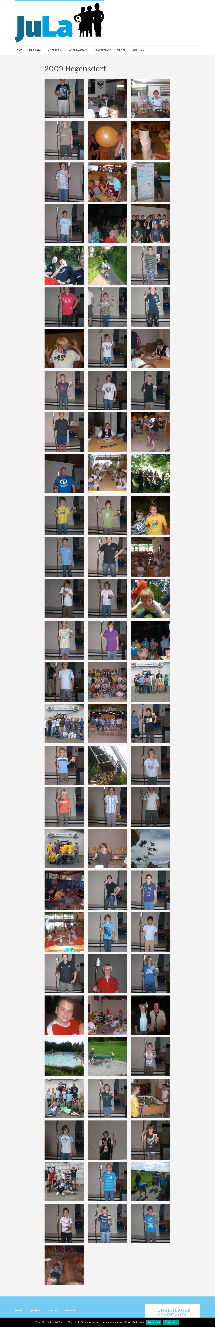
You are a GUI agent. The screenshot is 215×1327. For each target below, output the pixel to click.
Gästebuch (103, 50)
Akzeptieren (153, 1322)
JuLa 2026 (34, 50)
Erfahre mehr (171, 1322)
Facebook (70, 1310)
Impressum (34, 1310)
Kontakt (19, 1310)
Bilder (121, 50)
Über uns (137, 50)
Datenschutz (52, 1310)
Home (18, 50)
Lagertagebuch (78, 50)
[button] (64, 99)
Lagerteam (54, 50)
